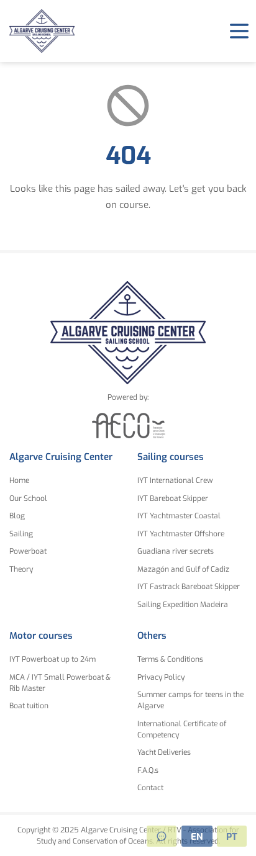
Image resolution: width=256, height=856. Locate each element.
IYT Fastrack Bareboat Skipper (188, 587)
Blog (17, 516)
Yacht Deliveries (164, 752)
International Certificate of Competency (181, 729)
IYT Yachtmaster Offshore (180, 534)
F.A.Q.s (147, 770)
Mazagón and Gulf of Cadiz (183, 569)
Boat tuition (28, 706)
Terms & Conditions (170, 659)
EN (197, 837)
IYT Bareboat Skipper (172, 498)
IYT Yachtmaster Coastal (179, 516)
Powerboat (28, 551)
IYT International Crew (175, 480)
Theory (21, 569)
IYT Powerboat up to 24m (52, 659)
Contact (150, 788)
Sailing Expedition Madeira (182, 605)
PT (231, 837)
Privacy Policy (161, 677)
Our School (28, 498)
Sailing (21, 534)
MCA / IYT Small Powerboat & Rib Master (60, 682)
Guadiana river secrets (175, 551)
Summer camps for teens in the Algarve (190, 700)
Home (19, 480)
